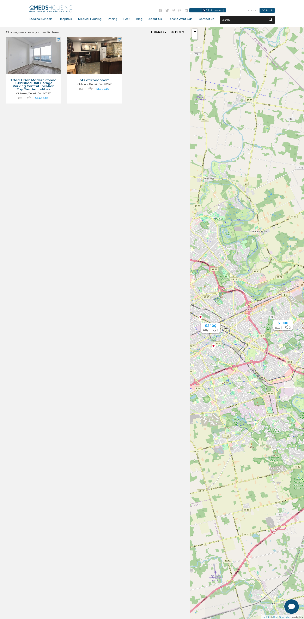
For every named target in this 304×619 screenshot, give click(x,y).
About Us (155, 18)
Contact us (206, 18)
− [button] (195, 37)
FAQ (126, 18)
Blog (139, 18)
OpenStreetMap (281, 617)
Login (252, 10)
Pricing (112, 18)
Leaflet (265, 617)
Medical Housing (90, 18)
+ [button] (195, 31)
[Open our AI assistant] (291, 606)
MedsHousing (50, 7)
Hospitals (65, 18)
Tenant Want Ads (180, 18)
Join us (267, 10)
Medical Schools (41, 18)
